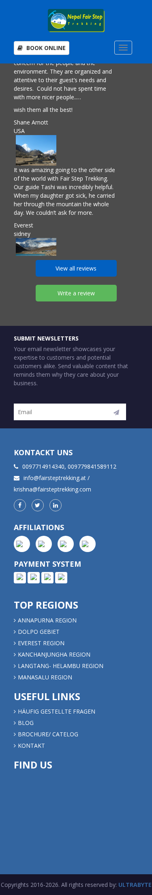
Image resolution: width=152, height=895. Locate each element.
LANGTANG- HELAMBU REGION (60, 666)
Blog (26, 723)
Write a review (76, 293)
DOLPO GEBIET (39, 631)
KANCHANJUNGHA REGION (54, 654)
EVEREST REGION (41, 643)
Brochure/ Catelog (48, 734)
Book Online (45, 48)
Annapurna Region (47, 620)
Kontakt (32, 745)
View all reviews (76, 268)
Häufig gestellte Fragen (56, 711)
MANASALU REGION (45, 677)
